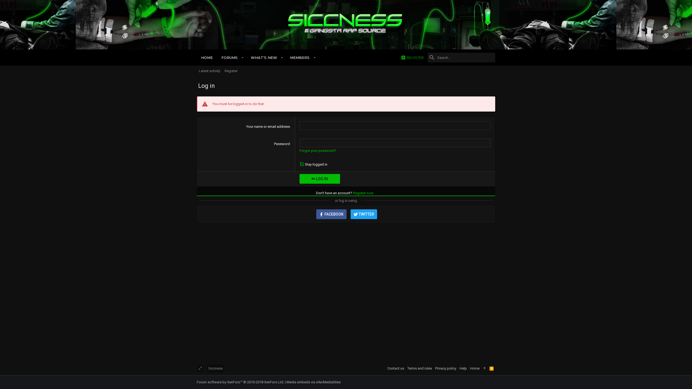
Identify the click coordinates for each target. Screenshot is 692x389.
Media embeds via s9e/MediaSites (314, 382)
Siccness (215, 368)
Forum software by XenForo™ (240, 382)
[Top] (484, 368)
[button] (243, 57)
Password (282, 144)
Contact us (395, 368)
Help (463, 368)
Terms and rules (419, 368)
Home (475, 368)
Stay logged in (316, 164)
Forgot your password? (318, 151)
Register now (363, 193)
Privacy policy (445, 368)
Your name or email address (268, 127)
